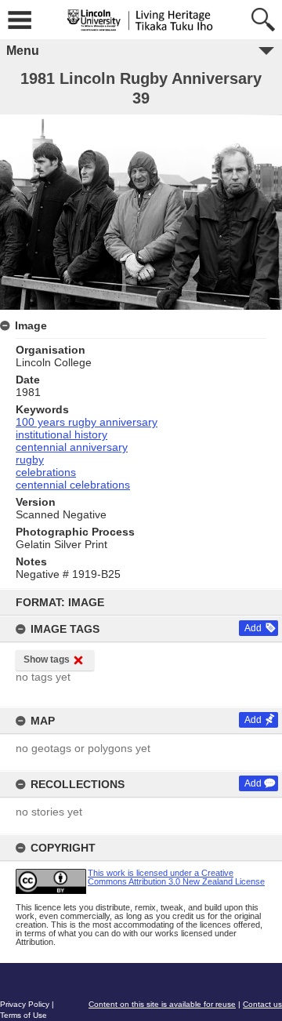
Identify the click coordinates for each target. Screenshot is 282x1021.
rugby (30, 459)
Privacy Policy (24, 1004)
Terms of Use (23, 1015)
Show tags (47, 659)
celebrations (46, 472)
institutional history (61, 434)
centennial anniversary (72, 447)
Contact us (262, 1004)
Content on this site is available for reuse (162, 1004)
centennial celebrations (73, 484)
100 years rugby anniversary (86, 422)
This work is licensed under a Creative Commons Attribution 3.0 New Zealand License (176, 877)
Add (253, 628)
